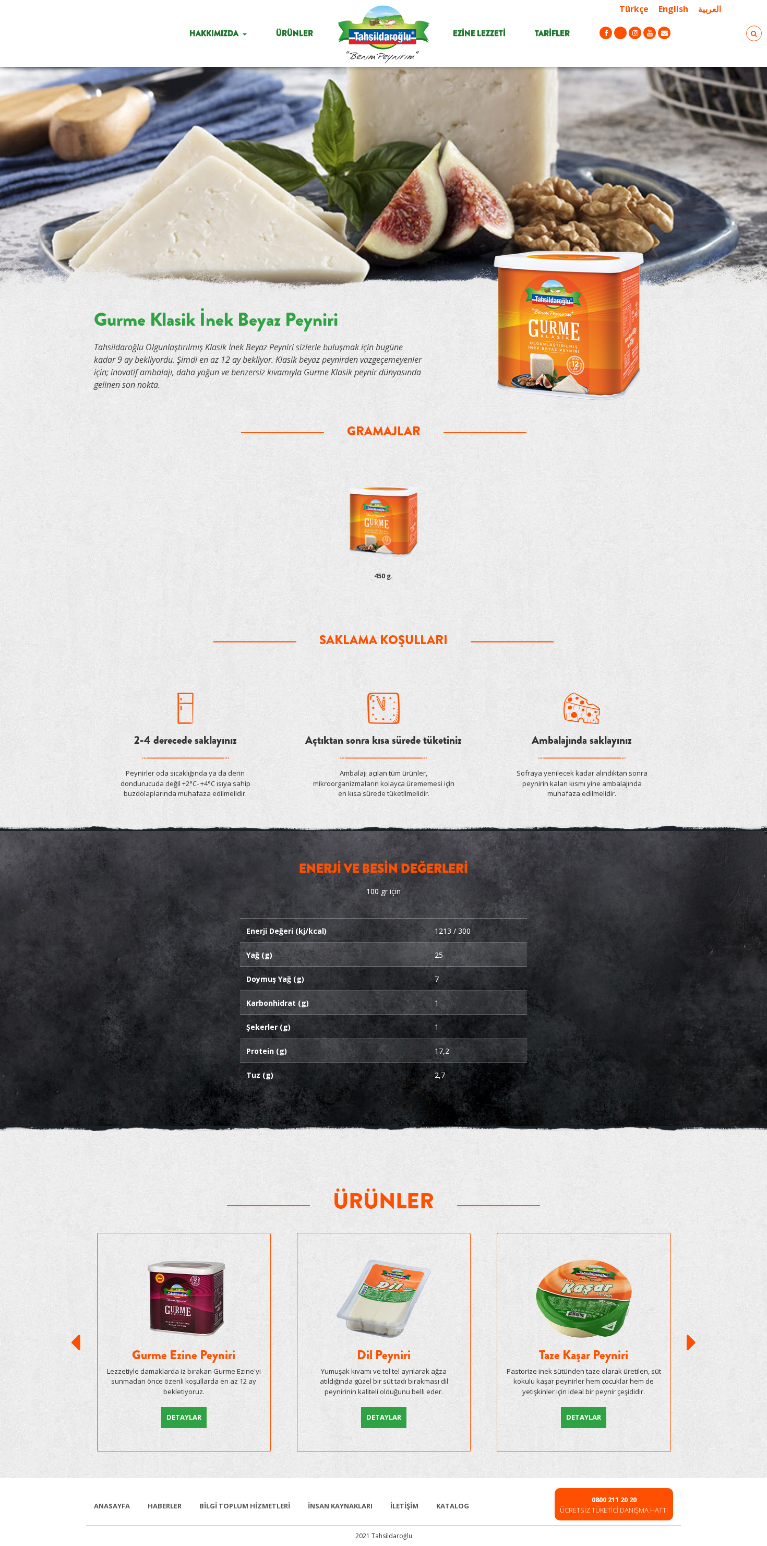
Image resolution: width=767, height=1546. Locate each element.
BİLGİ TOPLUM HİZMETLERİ (244, 1506)
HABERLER (165, 1506)
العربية (709, 9)
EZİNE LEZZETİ (479, 33)
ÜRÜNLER (294, 33)
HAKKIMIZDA (214, 33)
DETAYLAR (183, 1417)
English (673, 9)
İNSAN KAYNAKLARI (340, 1506)
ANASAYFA (112, 1506)
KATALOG (452, 1506)
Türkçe (634, 9)
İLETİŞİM (404, 1506)
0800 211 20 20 (614, 1499)
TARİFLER (552, 33)
